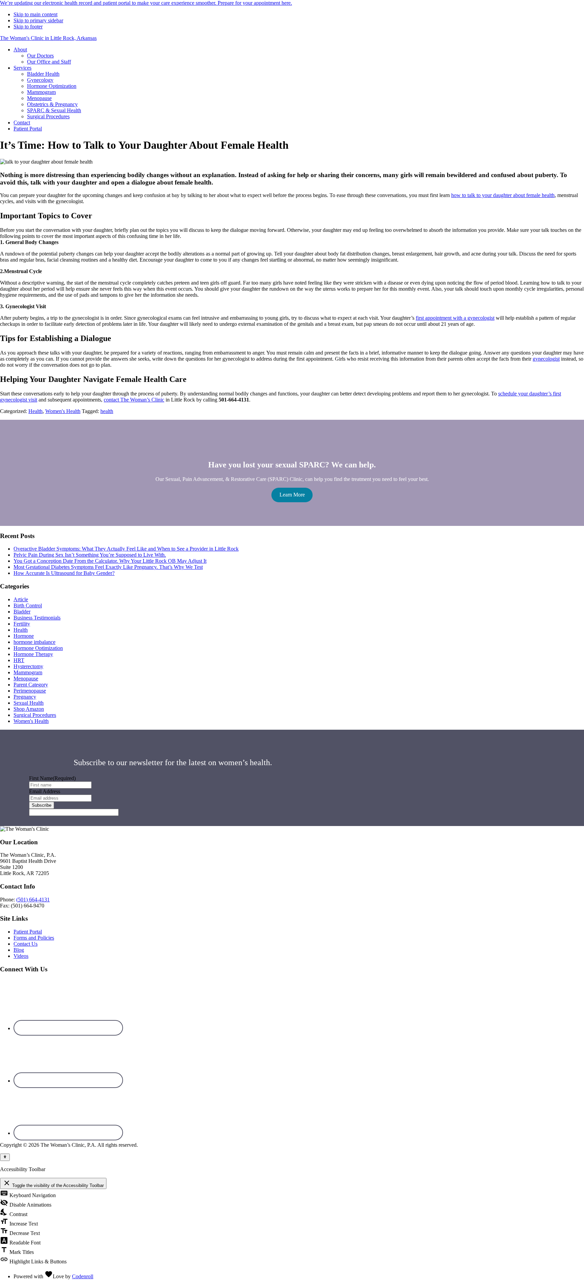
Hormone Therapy (33, 654)
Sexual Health (29, 703)
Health (35, 411)
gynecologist (546, 359)
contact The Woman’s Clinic (134, 400)
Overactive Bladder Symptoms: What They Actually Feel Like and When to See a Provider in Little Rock (126, 549)
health (106, 411)
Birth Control (28, 605)
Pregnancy (25, 697)
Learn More (292, 495)
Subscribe (41, 805)
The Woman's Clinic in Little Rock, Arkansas (48, 38)
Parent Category (31, 684)
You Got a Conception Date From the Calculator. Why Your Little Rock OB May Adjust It (110, 561)
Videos (21, 956)
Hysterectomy (28, 666)
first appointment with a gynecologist (455, 318)
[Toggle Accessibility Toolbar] (5, 1157)
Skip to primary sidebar (38, 20)
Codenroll (82, 1276)
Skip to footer (28, 26)
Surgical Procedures (35, 715)
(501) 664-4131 (33, 899)
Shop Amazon (29, 709)
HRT (19, 660)
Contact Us (26, 944)
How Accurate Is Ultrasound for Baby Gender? (64, 573)
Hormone (24, 636)
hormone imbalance (34, 642)
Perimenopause (30, 691)
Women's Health (62, 411)
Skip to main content (35, 14)
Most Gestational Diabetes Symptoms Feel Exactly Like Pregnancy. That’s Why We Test (108, 567)
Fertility (22, 624)
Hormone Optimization (38, 648)
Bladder (22, 611)
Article (21, 599)
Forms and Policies (34, 938)
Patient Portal (28, 932)
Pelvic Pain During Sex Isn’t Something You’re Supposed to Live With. (90, 555)
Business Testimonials (37, 618)
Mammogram (28, 672)
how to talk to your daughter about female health (503, 195)
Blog (19, 950)
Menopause (26, 678)
